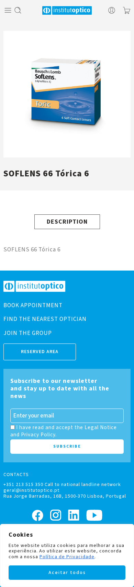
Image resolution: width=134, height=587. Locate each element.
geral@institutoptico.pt (31, 490)
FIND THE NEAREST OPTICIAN (45, 319)
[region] (67, 555)
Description (67, 221)
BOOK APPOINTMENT (33, 305)
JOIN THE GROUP (27, 333)
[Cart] (127, 10)
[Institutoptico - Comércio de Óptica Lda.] (67, 10)
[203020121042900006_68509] (67, 94)
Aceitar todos (67, 572)
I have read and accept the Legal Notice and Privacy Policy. (63, 431)
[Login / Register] (112, 10)
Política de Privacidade (67, 556)
